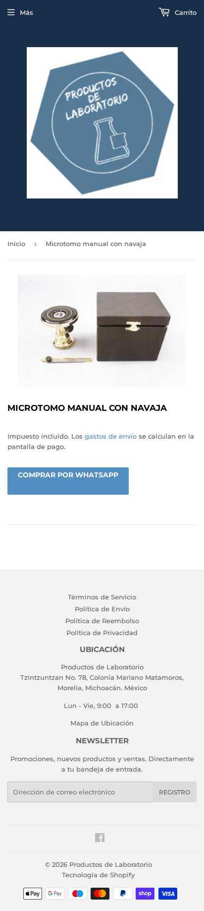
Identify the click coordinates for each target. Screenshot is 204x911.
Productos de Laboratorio (110, 864)
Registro (174, 792)
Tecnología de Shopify (98, 875)
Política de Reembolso (102, 621)
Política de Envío (102, 609)
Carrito (185, 12)
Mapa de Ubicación (102, 723)
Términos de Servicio (102, 597)
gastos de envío (111, 436)
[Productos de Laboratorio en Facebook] (100, 839)
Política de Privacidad (102, 633)
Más (26, 12)
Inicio (16, 244)
